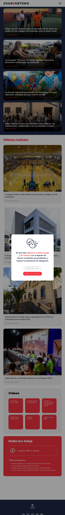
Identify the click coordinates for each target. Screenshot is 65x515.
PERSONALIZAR (32, 268)
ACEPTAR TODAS (32, 273)
